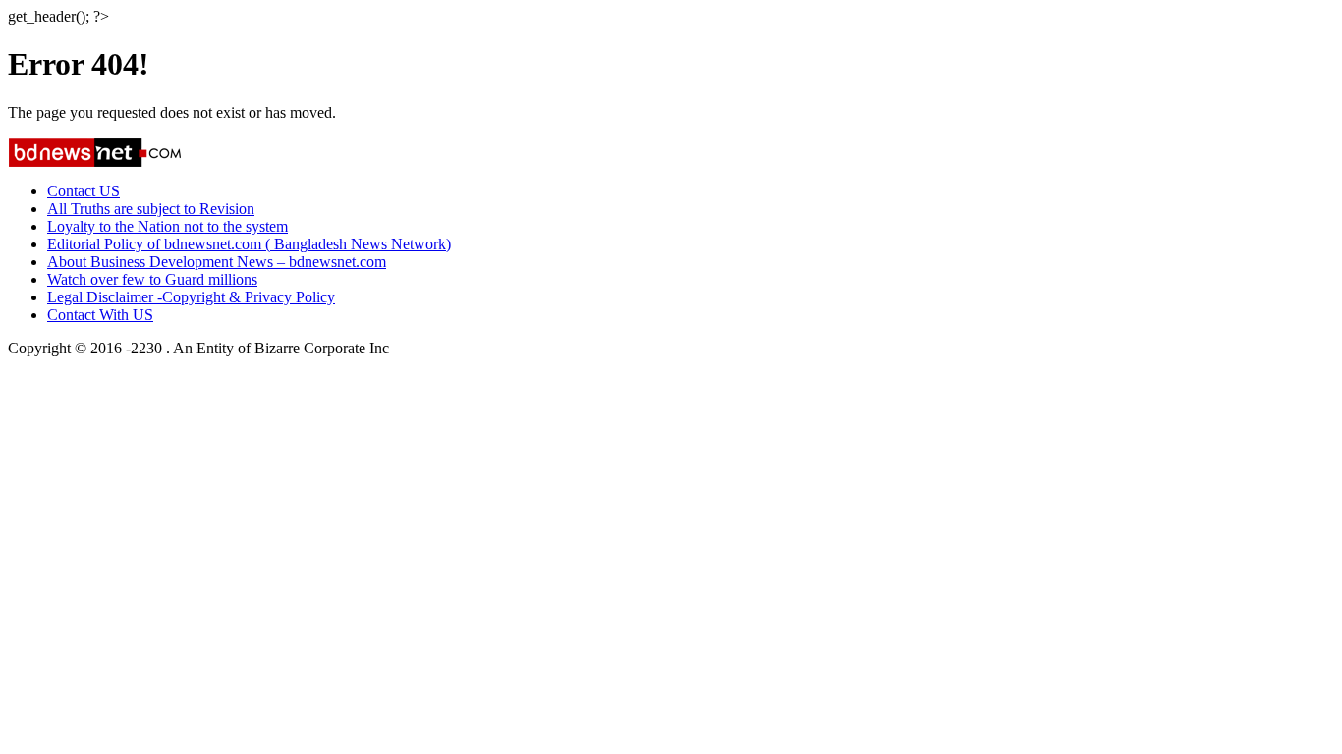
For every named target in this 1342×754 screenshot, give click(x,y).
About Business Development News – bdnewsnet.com (216, 261)
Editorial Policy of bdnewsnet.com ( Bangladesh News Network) (249, 244)
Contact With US (100, 314)
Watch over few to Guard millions (152, 279)
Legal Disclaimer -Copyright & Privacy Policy (191, 297)
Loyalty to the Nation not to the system (167, 226)
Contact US (83, 191)
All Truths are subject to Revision (150, 208)
